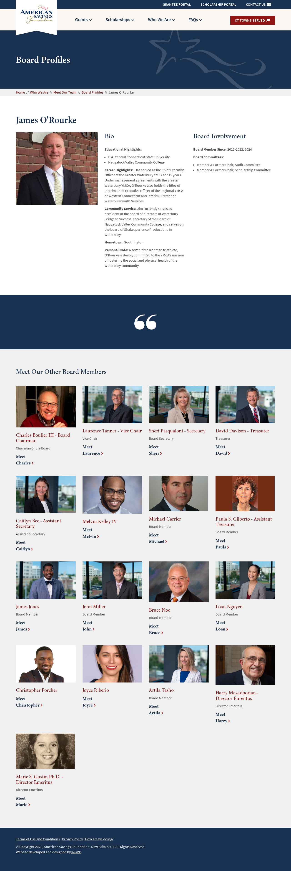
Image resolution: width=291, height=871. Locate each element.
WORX (76, 852)
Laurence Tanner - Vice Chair (112, 430)
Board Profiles (92, 92)
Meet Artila (154, 709)
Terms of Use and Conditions (38, 839)
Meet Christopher (28, 702)
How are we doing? (99, 839)
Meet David (221, 450)
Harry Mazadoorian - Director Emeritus (237, 695)
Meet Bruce (154, 629)
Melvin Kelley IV (100, 521)
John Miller (94, 606)
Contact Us (256, 4)
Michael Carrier (165, 518)
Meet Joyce (88, 702)
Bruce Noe (159, 609)
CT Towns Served (250, 20)
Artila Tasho (161, 690)
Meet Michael (156, 538)
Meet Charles (23, 460)
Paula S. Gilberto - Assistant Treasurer (244, 521)
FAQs (193, 20)
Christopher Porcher (36, 690)
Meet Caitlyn (23, 545)
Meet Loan (220, 626)
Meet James (21, 626)
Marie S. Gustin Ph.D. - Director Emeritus (39, 779)
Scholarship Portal (218, 4)
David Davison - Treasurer (242, 430)
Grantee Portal (177, 4)
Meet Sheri (154, 450)
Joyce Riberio (96, 690)
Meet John (87, 626)
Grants (81, 20)
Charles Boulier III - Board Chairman (43, 438)
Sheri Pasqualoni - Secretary (177, 430)
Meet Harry (221, 717)
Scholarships (117, 20)
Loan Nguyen (229, 606)
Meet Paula (221, 543)
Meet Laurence (91, 450)
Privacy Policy (72, 839)
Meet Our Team (65, 92)
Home (20, 92)
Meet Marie (21, 801)
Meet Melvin (89, 533)
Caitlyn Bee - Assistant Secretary (38, 523)
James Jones (27, 606)
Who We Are (159, 20)
